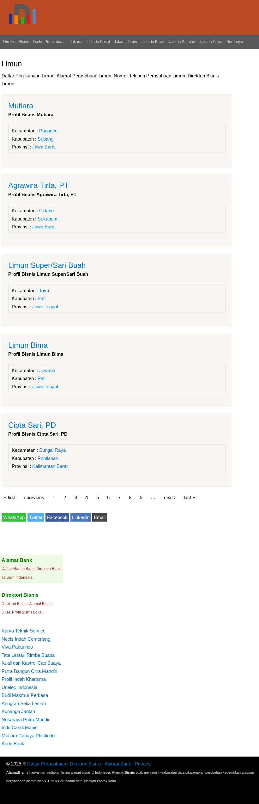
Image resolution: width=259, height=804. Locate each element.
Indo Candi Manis (20, 727)
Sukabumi (48, 218)
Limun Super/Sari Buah (47, 265)
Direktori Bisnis (16, 41)
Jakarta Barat (153, 41)
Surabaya (234, 41)
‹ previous (34, 497)
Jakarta (76, 41)
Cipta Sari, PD (32, 425)
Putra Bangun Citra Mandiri (29, 671)
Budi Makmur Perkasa (25, 695)
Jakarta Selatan (181, 41)
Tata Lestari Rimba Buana (28, 655)
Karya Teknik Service (23, 630)
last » (189, 497)
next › (170, 497)
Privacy (143, 763)
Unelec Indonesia (19, 687)
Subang (45, 139)
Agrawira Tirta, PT (38, 185)
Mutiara (20, 105)
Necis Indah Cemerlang (26, 639)
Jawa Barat (44, 146)
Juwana (47, 370)
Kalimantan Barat (50, 466)
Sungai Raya (52, 450)
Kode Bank (13, 743)
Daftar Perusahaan (49, 41)
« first (9, 497)
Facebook (57, 517)
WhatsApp (14, 517)
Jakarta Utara (210, 41)
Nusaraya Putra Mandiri (26, 719)
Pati (41, 298)
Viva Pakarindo (17, 647)
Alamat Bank (118, 763)
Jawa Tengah (45, 306)
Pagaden (48, 130)
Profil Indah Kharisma (24, 679)
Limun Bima (28, 345)
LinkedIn (80, 517)
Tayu (44, 290)
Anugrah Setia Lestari (24, 703)
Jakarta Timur (125, 41)
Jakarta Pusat (98, 41)
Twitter (36, 517)
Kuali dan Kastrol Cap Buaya (31, 663)
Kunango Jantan (18, 711)
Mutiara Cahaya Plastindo (28, 735)
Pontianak (48, 458)
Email (99, 517)
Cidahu (46, 210)
